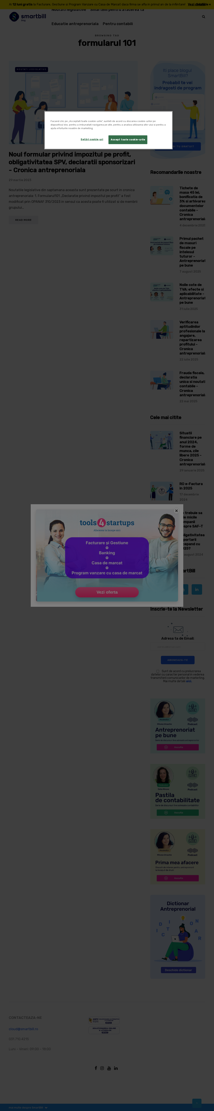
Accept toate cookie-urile (128, 139)
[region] (108, 130)
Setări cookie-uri (92, 139)
